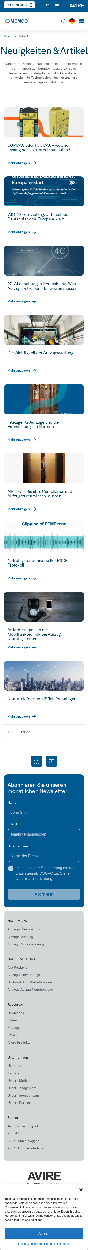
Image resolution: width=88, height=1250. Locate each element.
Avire (7, 36)
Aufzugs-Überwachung (24, 929)
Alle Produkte (17, 967)
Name (12, 802)
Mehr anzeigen (19, 163)
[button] (81, 1189)
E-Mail (12, 824)
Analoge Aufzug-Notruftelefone (30, 989)
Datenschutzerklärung (28, 1244)
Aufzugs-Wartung (20, 937)
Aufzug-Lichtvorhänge (24, 975)
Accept (44, 1233)
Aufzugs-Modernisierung (26, 944)
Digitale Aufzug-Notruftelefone (30, 982)
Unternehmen (18, 846)
